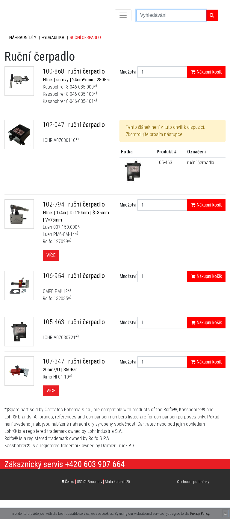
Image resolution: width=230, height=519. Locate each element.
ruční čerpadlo (200, 162)
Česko (97, 481)
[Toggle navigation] (123, 15)
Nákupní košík (208, 72)
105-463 (164, 162)
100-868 (54, 71)
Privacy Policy (199, 513)
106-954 (54, 275)
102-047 (54, 124)
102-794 (54, 204)
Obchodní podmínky (193, 481)
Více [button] (50, 255)
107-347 (54, 361)
